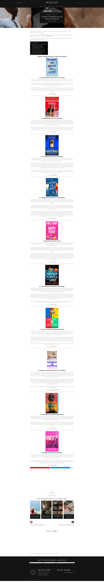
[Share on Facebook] (55, 21)
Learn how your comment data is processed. (50, 553)
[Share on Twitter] (54, 21)
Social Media (54, 495)
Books (52, 495)
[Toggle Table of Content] (46, 42)
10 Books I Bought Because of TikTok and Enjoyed (39, 43)
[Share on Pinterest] (53, 21)
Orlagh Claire (52, 2)
